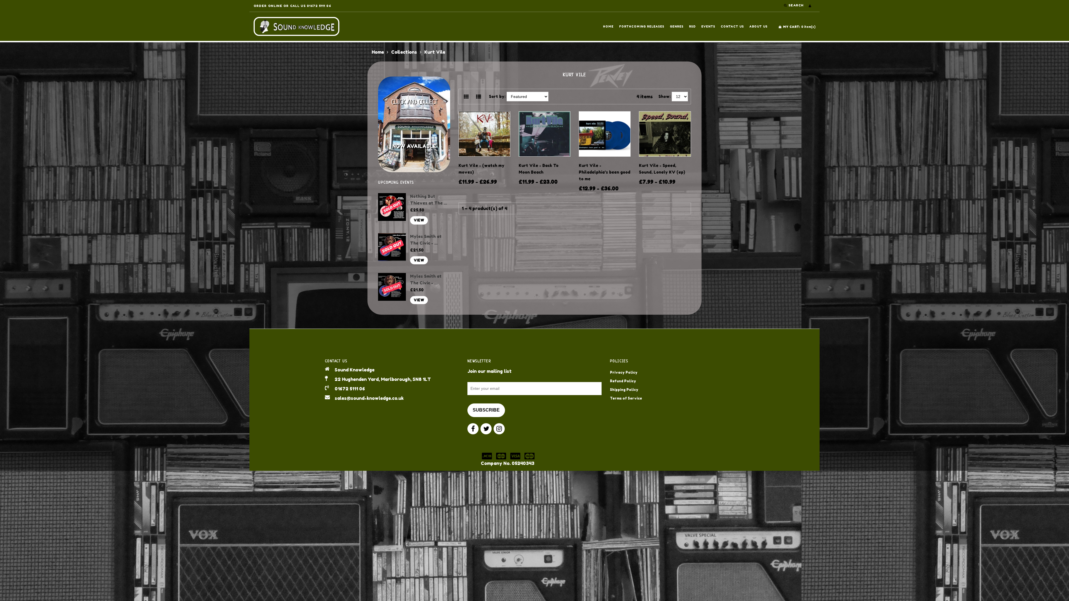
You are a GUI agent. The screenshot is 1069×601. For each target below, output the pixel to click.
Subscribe (486, 410)
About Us (758, 26)
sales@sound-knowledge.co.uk (369, 398)
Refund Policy (623, 381)
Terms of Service (626, 398)
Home (608, 26)
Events (708, 26)
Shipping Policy (624, 390)
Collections (404, 52)
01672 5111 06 (350, 388)
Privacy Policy (624, 372)
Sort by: (497, 96)
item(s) (799, 26)
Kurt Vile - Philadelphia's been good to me (604, 172)
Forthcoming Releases (641, 26)
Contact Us (732, 26)
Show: (664, 96)
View (419, 220)
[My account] (810, 6)
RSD (692, 26)
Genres (676, 26)
